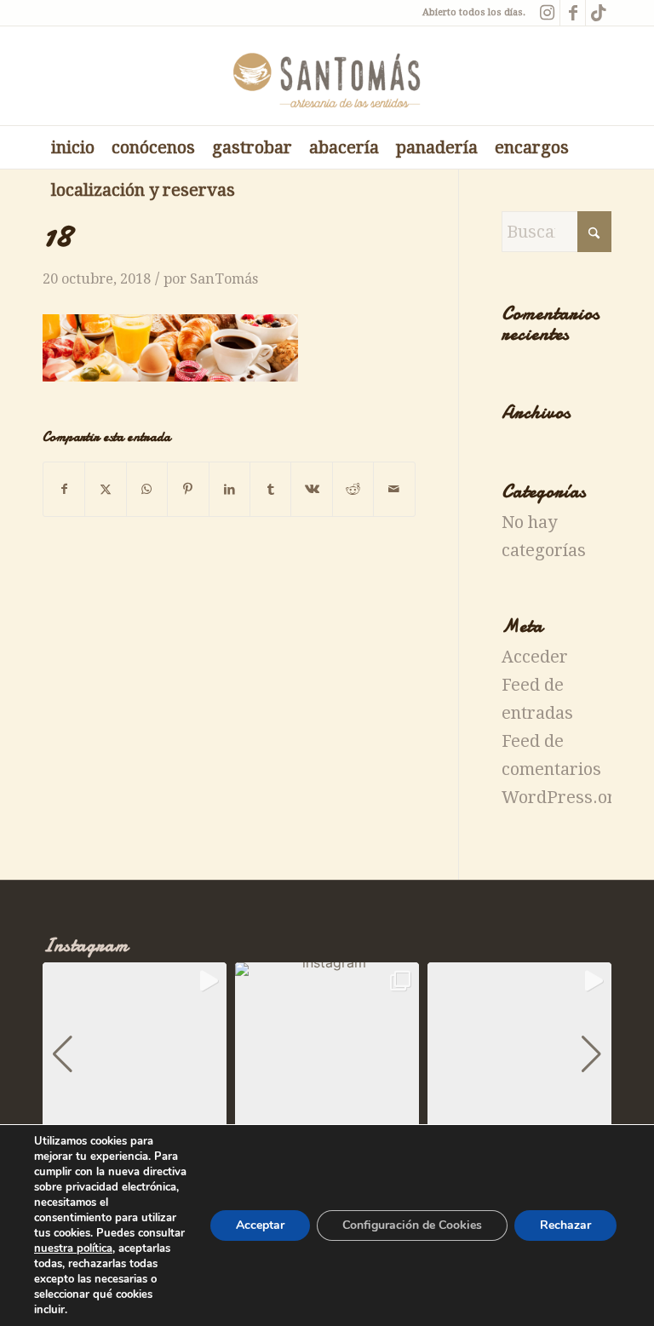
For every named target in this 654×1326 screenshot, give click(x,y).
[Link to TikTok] (598, 13)
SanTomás (224, 279)
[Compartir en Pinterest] (188, 489)
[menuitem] (73, 147)
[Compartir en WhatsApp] (147, 489)
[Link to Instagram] (547, 13)
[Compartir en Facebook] (63, 489)
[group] (135, 1054)
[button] (62, 1054)
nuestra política (73, 1248)
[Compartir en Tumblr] (270, 489)
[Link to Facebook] (572, 13)
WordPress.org (564, 797)
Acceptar (260, 1225)
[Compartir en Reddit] (353, 489)
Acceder (535, 656)
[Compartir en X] (105, 489)
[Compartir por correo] (394, 489)
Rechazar (565, 1225)
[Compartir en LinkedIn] (229, 489)
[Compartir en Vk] (311, 489)
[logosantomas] (327, 75)
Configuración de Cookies (412, 1225)
